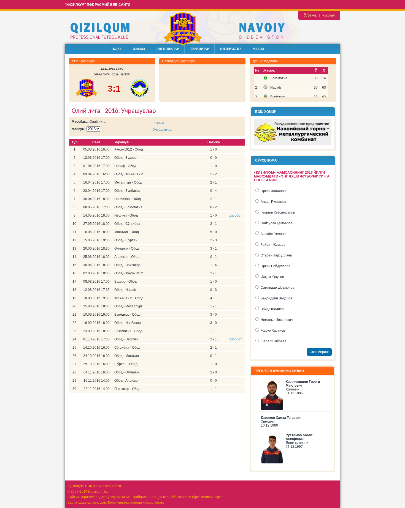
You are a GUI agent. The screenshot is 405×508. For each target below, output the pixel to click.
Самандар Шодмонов (277, 287)
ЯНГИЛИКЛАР (167, 48)
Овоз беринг (319, 352)
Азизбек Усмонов (274, 234)
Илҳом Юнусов (272, 277)
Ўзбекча (310, 15)
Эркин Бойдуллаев (275, 266)
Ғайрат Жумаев (273, 245)
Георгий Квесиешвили (278, 212)
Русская (328, 15)
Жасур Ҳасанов (273, 330)
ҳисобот (235, 215)
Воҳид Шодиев (272, 309)
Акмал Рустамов (273, 202)
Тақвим (158, 123)
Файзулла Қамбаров (276, 223)
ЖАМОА (139, 48)
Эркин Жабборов (274, 191)
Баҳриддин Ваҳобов (276, 298)
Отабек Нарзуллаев (276, 255)
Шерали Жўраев (273, 341)
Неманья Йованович (277, 320)
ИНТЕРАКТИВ (230, 48)
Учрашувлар (162, 130)
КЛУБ (117, 48)
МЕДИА (258, 48)
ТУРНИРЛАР (199, 48)
